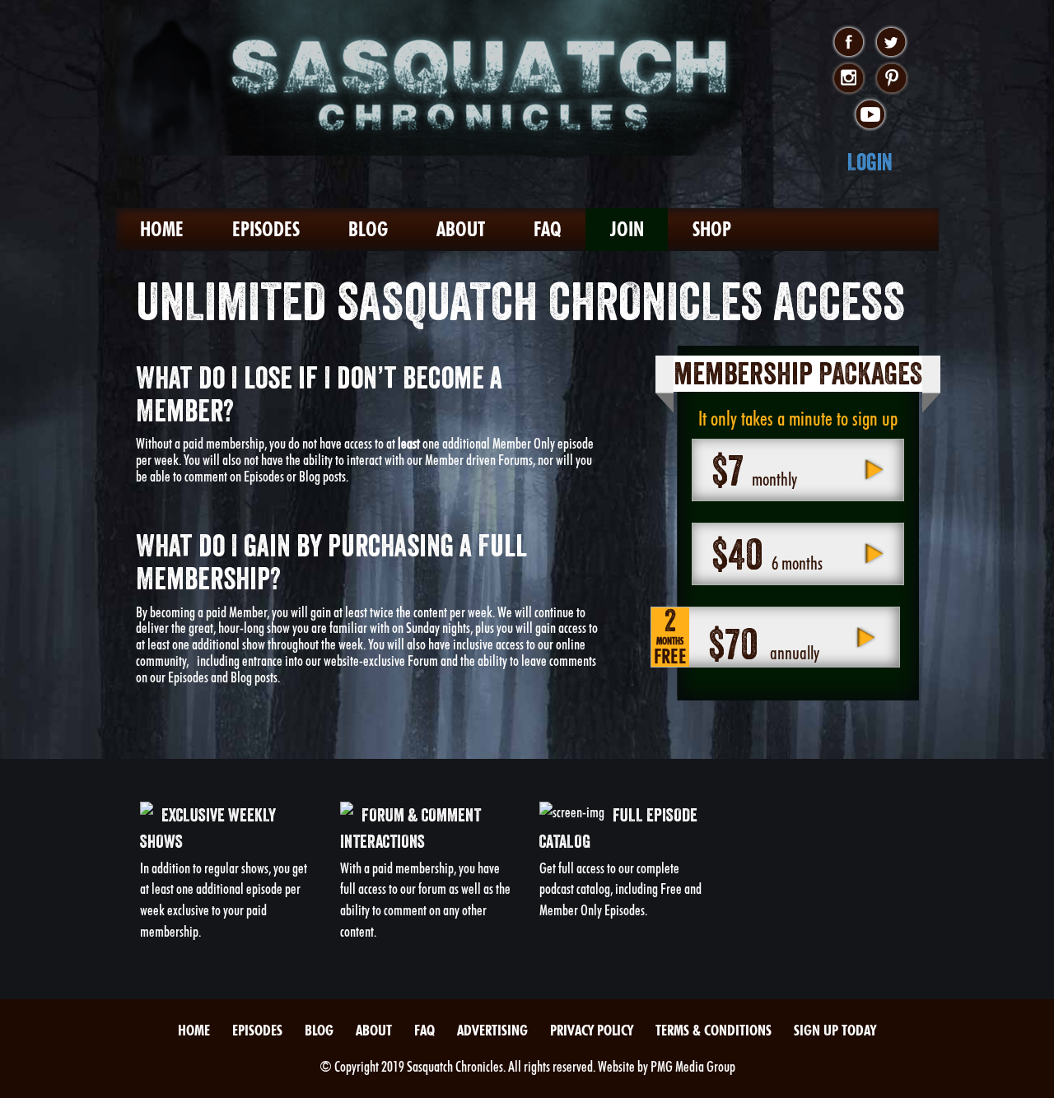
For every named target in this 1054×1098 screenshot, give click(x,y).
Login (870, 161)
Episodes (266, 229)
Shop (712, 229)
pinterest (891, 79)
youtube (870, 115)
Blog (368, 229)
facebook (848, 43)
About (460, 229)
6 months (767, 554)
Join (627, 229)
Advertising (492, 1030)
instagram (848, 79)
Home (162, 229)
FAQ (548, 229)
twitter (891, 43)
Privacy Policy (591, 1030)
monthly (754, 470)
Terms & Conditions (713, 1030)
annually (736, 637)
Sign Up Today (835, 1030)
